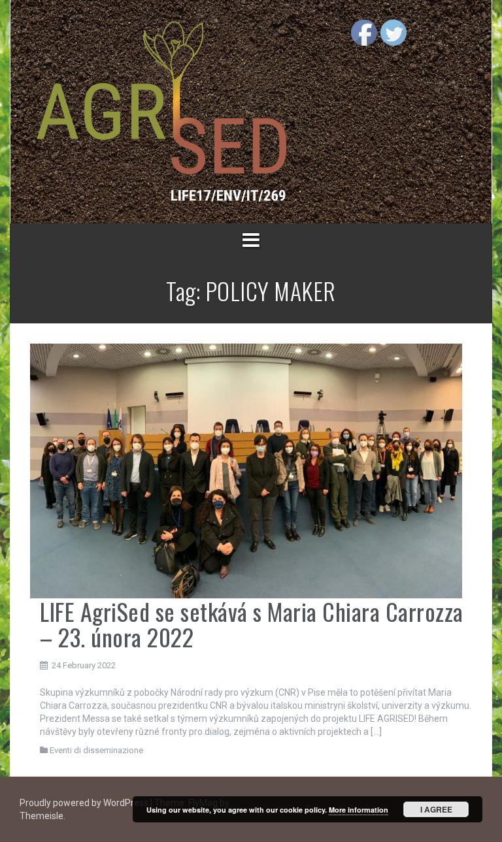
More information (358, 810)
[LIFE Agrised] (161, 111)
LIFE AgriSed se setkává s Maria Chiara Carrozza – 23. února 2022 (251, 624)
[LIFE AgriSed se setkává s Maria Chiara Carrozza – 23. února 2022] (246, 470)
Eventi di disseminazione (96, 750)
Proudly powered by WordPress (85, 803)
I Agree (436, 809)
